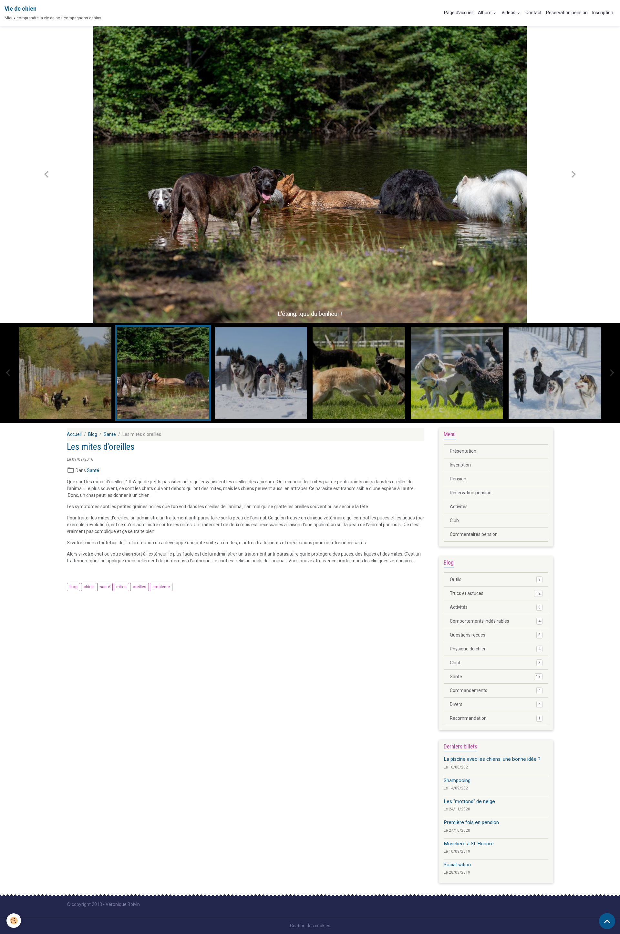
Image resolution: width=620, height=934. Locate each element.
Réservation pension (567, 12)
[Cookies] (13, 920)
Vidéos (508, 12)
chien (89, 587)
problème (161, 587)
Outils (495, 579)
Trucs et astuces (495, 593)
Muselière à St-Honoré (469, 844)
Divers (495, 704)
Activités (459, 506)
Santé (110, 434)
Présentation (463, 451)
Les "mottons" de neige (469, 801)
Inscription (602, 12)
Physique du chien (495, 648)
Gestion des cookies (310, 925)
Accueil (74, 434)
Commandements (495, 690)
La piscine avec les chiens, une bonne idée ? (492, 759)
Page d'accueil (458, 12)
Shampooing (457, 780)
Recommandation (495, 718)
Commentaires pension (474, 534)
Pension (458, 478)
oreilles (139, 587)
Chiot (495, 662)
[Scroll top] (607, 921)
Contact (533, 12)
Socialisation (457, 865)
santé (105, 587)
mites (121, 587)
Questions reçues (495, 635)
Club (454, 520)
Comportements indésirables (495, 621)
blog (73, 587)
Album (485, 12)
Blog (92, 434)
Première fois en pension (471, 822)
